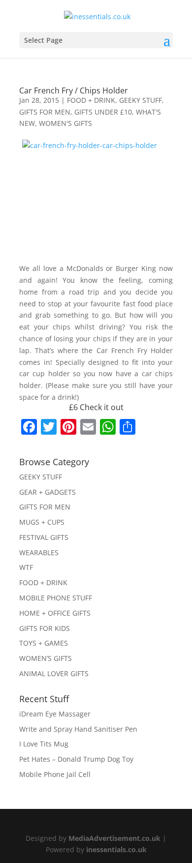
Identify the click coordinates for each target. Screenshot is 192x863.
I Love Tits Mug (43, 743)
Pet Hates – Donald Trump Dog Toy (76, 759)
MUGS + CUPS (41, 522)
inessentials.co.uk (116, 849)
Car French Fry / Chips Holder (73, 90)
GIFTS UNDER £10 (103, 112)
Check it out (102, 407)
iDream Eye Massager (55, 713)
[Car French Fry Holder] (96, 201)
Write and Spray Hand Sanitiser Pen (78, 729)
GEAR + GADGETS (47, 492)
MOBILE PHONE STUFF (55, 597)
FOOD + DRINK (91, 100)
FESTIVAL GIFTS (43, 537)
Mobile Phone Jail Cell (55, 774)
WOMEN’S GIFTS (45, 658)
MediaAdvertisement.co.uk (114, 838)
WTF (26, 567)
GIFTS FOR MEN (44, 112)
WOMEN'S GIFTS (65, 123)
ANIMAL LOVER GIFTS (54, 673)
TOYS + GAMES (43, 643)
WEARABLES (39, 552)
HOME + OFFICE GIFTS (55, 613)
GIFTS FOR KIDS (44, 628)
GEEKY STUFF (140, 100)
